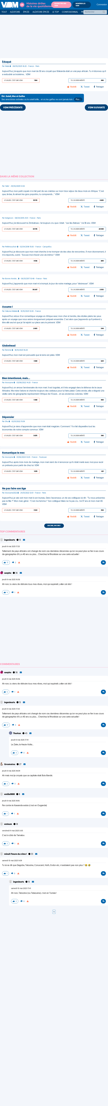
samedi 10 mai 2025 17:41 (21, 889)
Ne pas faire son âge (14, 488)
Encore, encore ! (54, 526)
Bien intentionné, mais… (16, 378)
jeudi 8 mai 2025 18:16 (11, 801)
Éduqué (6, 62)
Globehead (9, 346)
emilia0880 (9, 794)
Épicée (26, 12)
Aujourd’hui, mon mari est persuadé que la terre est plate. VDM (31, 355)
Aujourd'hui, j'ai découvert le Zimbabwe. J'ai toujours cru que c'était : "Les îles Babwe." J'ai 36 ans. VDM (49, 223)
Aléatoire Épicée (41, 12)
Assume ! (7, 307)
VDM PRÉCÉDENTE (13, 108)
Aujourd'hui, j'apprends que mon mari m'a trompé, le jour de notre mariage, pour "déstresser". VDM (48, 284)
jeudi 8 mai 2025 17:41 (19, 740)
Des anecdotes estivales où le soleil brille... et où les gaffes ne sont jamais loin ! (41, 98)
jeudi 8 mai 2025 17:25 (11, 547)
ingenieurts (9, 540)
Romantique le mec (13, 453)
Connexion (102, 5)
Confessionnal (70, 12)
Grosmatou (10, 764)
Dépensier (8, 417)
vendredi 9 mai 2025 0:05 (12, 831)
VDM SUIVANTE (96, 108)
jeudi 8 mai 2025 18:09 (11, 771)
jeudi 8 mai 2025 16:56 (11, 580)
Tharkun (17, 733)
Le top (55, 12)
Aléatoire (15, 12)
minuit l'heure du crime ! (15, 854)
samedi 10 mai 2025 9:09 (12, 861)
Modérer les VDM (80, 5)
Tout (4, 12)
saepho (8, 573)
